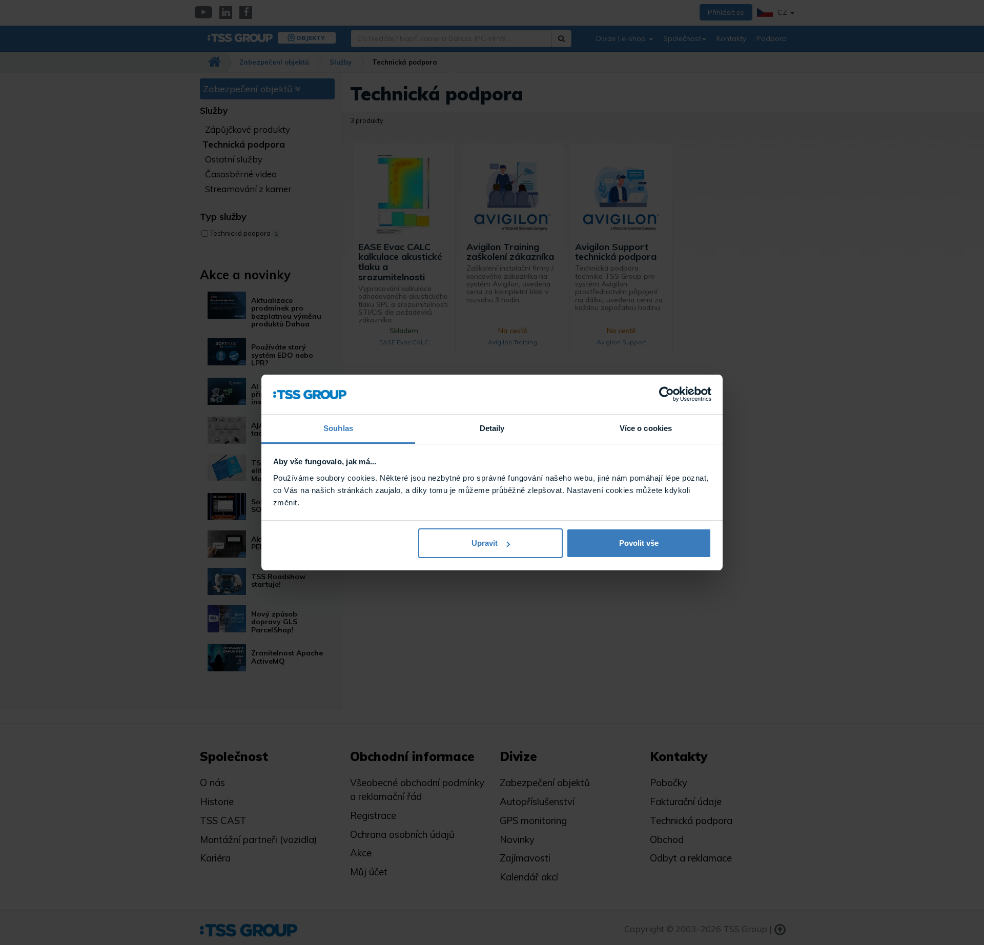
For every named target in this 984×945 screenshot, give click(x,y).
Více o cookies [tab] (646, 428)
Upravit (484, 543)
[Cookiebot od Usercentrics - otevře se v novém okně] (666, 394)
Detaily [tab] (492, 428)
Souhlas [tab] (338, 428)
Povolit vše (639, 543)
